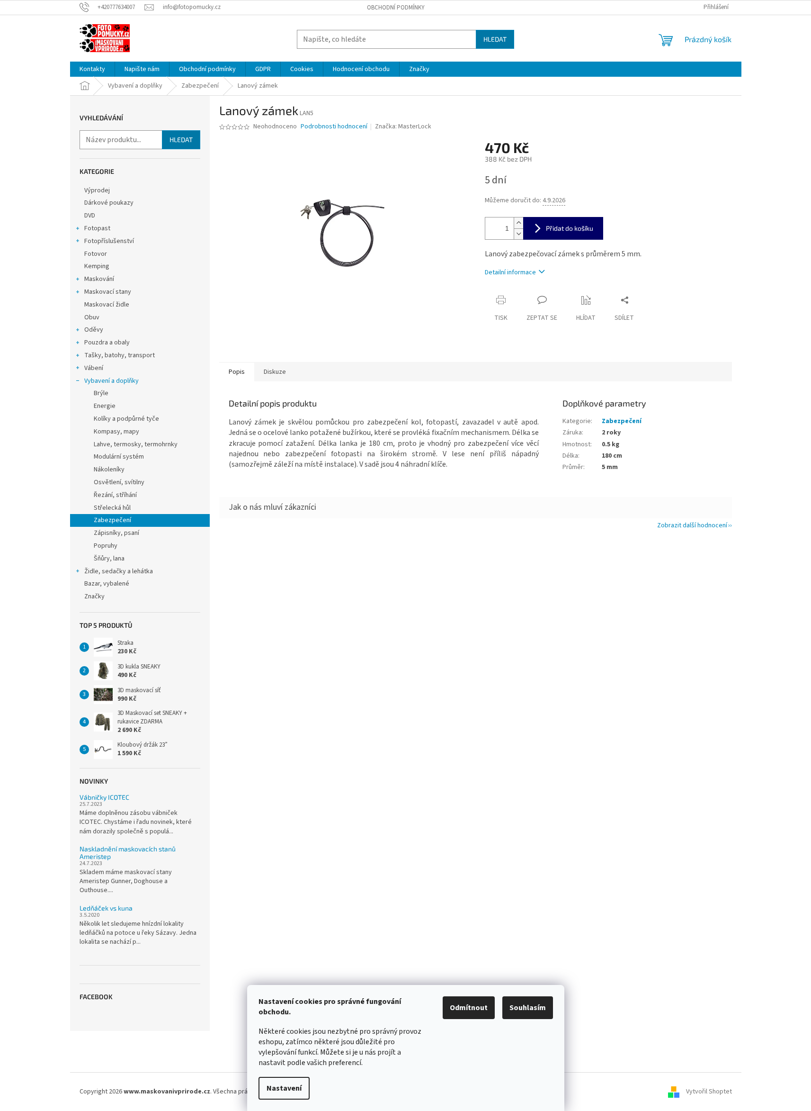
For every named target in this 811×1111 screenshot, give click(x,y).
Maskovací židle (106, 304)
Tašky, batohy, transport (119, 355)
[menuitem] (92, 69)
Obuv (91, 317)
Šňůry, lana (109, 558)
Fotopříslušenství (109, 241)
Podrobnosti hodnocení (334, 126)
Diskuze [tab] (275, 372)
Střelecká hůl (112, 508)
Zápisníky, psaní (116, 533)
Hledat (495, 39)
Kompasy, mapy (116, 431)
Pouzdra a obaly (107, 342)
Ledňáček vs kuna (106, 908)
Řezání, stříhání (115, 495)
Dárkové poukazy (109, 203)
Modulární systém (119, 456)
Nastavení (284, 1088)
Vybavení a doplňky (111, 381)
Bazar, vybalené (106, 583)
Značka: (403, 126)
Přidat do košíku (569, 228)
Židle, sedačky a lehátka (118, 571)
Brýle (101, 393)
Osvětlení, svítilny (119, 482)
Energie (105, 406)
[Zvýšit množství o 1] (518, 222)
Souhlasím (527, 1008)
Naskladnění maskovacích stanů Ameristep (128, 852)
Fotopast (97, 228)
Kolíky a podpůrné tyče (126, 419)
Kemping (96, 266)
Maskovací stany (107, 292)
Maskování (99, 279)
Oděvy (93, 329)
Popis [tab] (237, 372)
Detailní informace (510, 272)
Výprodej (97, 190)
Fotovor (95, 254)
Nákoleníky (109, 469)
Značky (94, 596)
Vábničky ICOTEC (104, 797)
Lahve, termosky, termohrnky (136, 444)
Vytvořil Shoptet (709, 1091)
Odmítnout (469, 1008)
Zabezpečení (112, 520)
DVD (89, 215)
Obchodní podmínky (396, 7)
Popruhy (105, 546)
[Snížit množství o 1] (518, 233)
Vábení (93, 368)
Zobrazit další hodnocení (692, 525)
